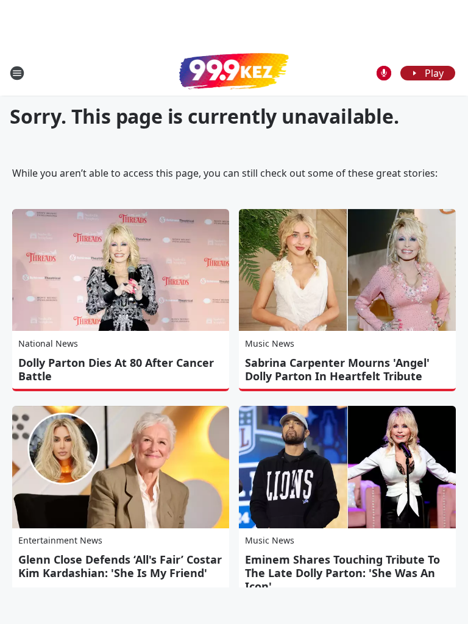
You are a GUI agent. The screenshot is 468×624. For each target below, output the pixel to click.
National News (48, 343)
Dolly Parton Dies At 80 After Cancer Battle (116, 369)
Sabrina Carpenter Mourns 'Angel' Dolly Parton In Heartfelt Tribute (337, 369)
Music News (269, 343)
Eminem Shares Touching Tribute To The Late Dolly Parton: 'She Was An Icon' (342, 573)
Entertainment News (60, 540)
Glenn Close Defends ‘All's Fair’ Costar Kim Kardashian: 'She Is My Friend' (120, 566)
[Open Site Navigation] (17, 73)
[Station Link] (234, 72)
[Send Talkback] (384, 73)
